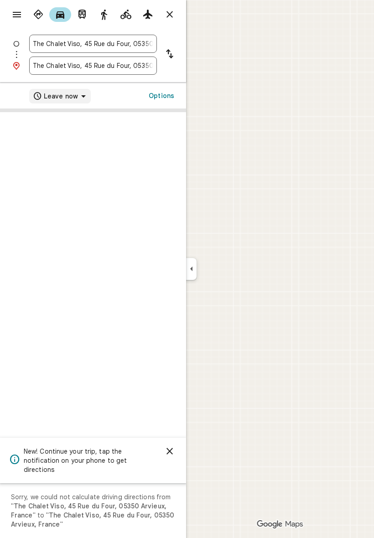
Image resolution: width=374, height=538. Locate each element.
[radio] (38, 14)
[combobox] (93, 44)
